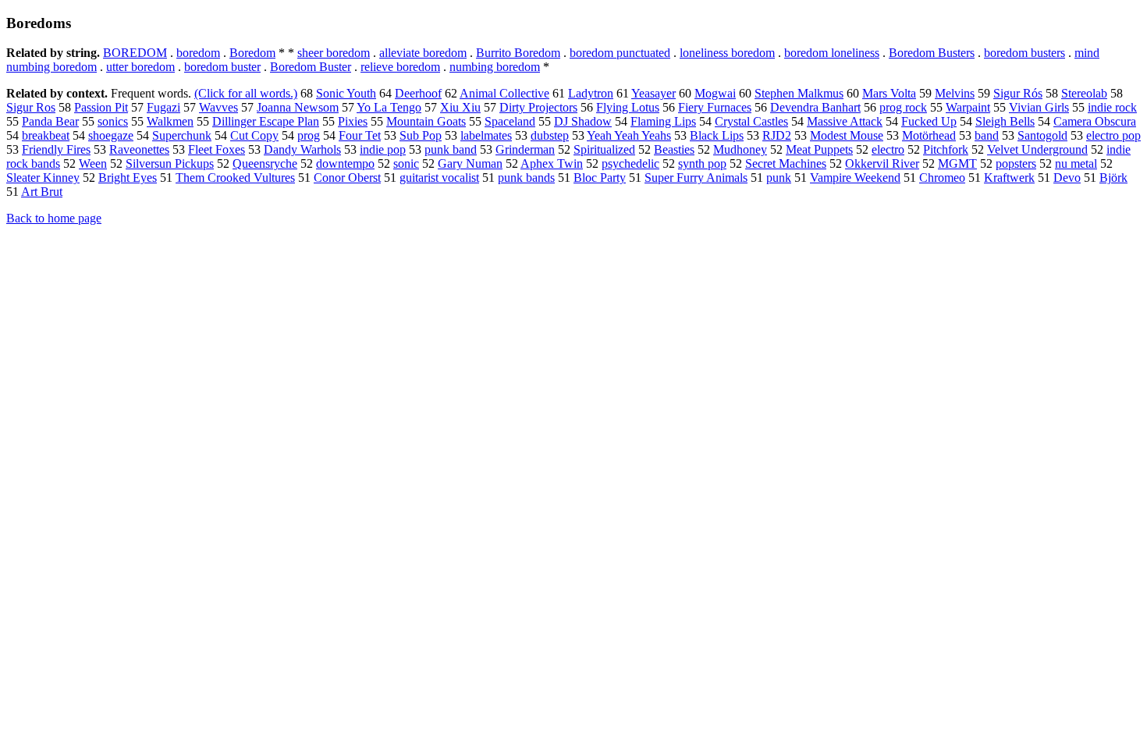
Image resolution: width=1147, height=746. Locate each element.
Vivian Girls (1039, 107)
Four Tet (360, 135)
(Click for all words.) (245, 93)
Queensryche (265, 163)
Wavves (218, 107)
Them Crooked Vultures (235, 177)
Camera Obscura (1094, 121)
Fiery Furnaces (714, 107)
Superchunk (181, 135)
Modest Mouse (846, 135)
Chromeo (942, 177)
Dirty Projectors (538, 107)
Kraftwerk (1009, 177)
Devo (1067, 177)
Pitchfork (945, 149)
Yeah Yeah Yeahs (629, 135)
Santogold (1042, 135)
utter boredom (140, 66)
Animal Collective (504, 93)
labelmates (486, 135)
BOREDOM (135, 52)
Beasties (674, 149)
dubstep (550, 135)
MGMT (957, 163)
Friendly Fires (56, 149)
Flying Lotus (627, 107)
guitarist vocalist (439, 177)
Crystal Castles (751, 121)
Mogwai (715, 93)
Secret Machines (785, 163)
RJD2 (776, 135)
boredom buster (222, 66)
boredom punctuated (620, 52)
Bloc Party (600, 177)
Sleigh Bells (1005, 121)
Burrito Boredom (518, 52)
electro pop (1113, 135)
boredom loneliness (831, 52)
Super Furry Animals (696, 177)
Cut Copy (254, 135)
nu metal (1076, 163)
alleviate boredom (423, 52)
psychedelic (630, 163)
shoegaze (110, 135)
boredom (198, 52)
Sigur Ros (30, 107)
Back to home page (53, 218)
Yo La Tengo (389, 107)
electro (888, 149)
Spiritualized (604, 149)
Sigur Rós (1017, 93)
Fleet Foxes (216, 149)
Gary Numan (470, 163)
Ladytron (590, 93)
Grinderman (525, 149)
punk (778, 177)
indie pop (383, 149)
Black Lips (717, 135)
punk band (450, 149)
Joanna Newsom (298, 107)
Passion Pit (101, 107)
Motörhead (929, 135)
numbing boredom (494, 66)
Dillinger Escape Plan (265, 121)
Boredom (252, 52)
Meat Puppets (819, 149)
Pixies (353, 121)
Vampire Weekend (855, 177)
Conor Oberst (347, 177)
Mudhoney (740, 149)
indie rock (1112, 107)
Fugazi (163, 107)
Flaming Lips (663, 121)
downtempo (345, 163)
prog (308, 135)
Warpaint (968, 107)
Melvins (955, 93)
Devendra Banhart (815, 107)
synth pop (702, 163)
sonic (406, 163)
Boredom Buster (310, 66)
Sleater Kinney (43, 177)
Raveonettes (139, 149)
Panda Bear (50, 121)
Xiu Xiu (460, 107)
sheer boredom (333, 52)
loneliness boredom (727, 52)
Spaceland (510, 121)
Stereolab (1084, 93)
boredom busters (1024, 52)
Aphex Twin (551, 163)
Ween (93, 163)
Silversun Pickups (170, 163)
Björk (1113, 177)
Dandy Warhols (302, 149)
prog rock (903, 107)
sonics (113, 121)
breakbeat (45, 135)
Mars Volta (889, 93)
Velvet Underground (1037, 149)
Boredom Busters (932, 52)
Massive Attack (844, 121)
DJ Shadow (583, 121)
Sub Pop (420, 135)
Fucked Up (929, 121)
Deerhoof (418, 93)
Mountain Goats (426, 121)
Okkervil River (882, 163)
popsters (1016, 163)
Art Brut (41, 191)
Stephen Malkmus (799, 93)
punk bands (526, 177)
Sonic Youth (346, 93)
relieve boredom (400, 66)
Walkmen (170, 121)
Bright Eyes (127, 177)
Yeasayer (653, 93)
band (987, 135)
